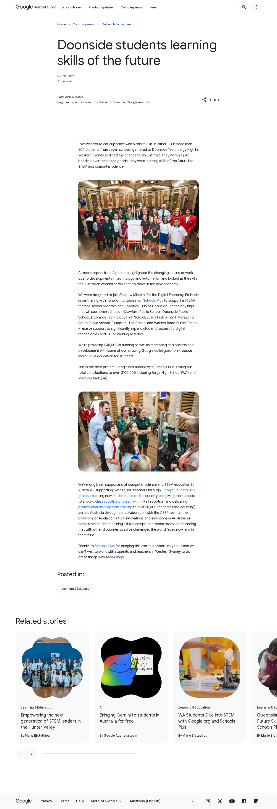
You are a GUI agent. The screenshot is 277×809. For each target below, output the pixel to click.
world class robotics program (108, 501)
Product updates (101, 7)
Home (61, 24)
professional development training (105, 507)
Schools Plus (153, 300)
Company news (132, 7)
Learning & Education (76, 589)
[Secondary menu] (256, 7)
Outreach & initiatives (116, 24)
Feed (153, 7)
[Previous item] (21, 753)
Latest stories (71, 7)
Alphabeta (120, 273)
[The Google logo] (24, 801)
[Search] (244, 7)
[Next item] (31, 753)
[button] (210, 99)
